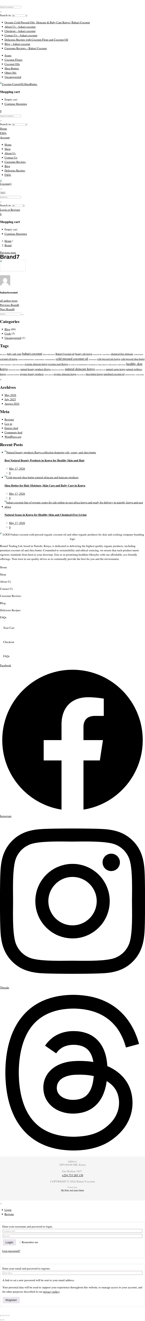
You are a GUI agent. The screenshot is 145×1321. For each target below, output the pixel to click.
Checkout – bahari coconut (20, 31)
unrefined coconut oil (113, 374)
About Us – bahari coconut (20, 26)
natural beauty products (14, 369)
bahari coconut (32, 353)
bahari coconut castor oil (49, 354)
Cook (8, 333)
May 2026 (10, 395)
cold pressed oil (92, 359)
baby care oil (3, 354)
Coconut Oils (12, 64)
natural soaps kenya (115, 369)
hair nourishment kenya (82, 364)
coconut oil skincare (39, 359)
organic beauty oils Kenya (12, 374)
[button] (0, 111)
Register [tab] (9, 1214)
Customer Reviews (15, 162)
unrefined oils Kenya (130, 374)
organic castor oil (48, 374)
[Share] (6, 1315)
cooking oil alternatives (5, 364)
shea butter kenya (94, 374)
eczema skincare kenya (36, 364)
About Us (10, 153)
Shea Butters (12, 68)
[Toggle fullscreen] (3, 1315)
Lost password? (11, 1251)
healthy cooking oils (103, 364)
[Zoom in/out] (1, 1315)
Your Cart (8, 628)
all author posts (9, 300)
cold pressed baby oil (50, 359)
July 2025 (10, 399)
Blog (7, 166)
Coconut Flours (13, 60)
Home (8, 144)
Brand (8, 245)
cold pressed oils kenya (108, 359)
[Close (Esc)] (8, 1315)
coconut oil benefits (138, 354)
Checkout (8, 642)
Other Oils (10, 72)
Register (9, 419)
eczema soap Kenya (58, 364)
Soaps (8, 55)
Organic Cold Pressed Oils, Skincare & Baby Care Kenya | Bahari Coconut (47, 22)
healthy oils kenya (112, 364)
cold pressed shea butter (133, 359)
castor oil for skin (97, 354)
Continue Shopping (16, 104)
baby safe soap (14, 353)
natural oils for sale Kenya (57, 369)
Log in (8, 424)
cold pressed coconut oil (72, 358)
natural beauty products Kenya (35, 369)
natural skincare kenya (80, 369)
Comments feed (13, 432)
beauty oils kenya (83, 353)
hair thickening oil (92, 364)
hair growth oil (72, 364)
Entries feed (11, 428)
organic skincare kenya (65, 374)
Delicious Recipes (15, 170)
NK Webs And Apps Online (72, 1190)
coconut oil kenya (8, 359)
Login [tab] (8, 1210)
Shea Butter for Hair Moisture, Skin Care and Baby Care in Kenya (45, 485)
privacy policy (51, 1291)
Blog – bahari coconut (17, 44)
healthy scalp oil (122, 364)
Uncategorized (13, 77)
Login (9, 1242)
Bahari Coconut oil (65, 353)
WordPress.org (13, 436)
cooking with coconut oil (18, 364)
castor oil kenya (106, 354)
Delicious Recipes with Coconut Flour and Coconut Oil (36, 39)
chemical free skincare (122, 353)
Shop (8, 149)
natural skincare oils (100, 369)
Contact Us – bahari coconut (21, 35)
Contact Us (11, 157)
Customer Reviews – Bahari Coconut (26, 48)
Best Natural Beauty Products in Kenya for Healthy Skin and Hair (45, 460)
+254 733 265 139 (72, 1175)
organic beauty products (32, 374)
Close (3, 193)
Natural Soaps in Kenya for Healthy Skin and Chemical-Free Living (46, 515)
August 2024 (12, 403)
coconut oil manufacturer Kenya (26, 359)
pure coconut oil (81, 374)
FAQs (8, 175)
